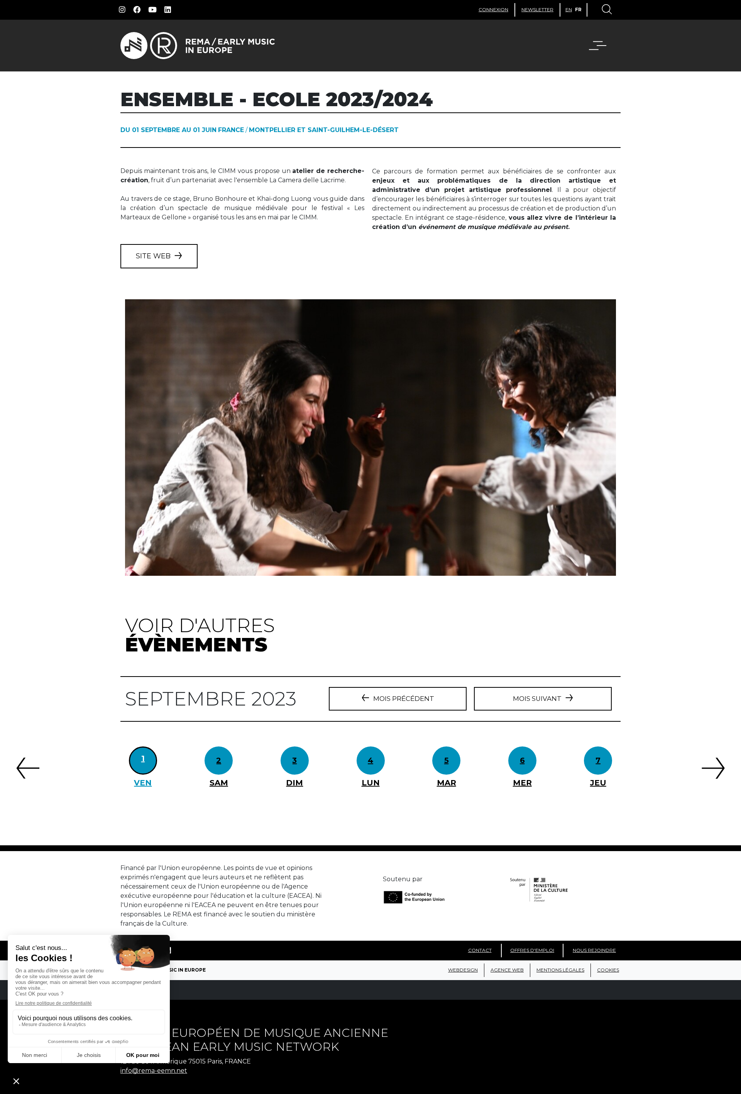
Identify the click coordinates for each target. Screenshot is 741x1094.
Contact (480, 950)
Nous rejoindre (594, 950)
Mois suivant (537, 698)
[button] (602, 45)
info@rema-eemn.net (153, 1070)
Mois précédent (403, 698)
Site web (153, 256)
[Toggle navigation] (606, 10)
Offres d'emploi (532, 950)
